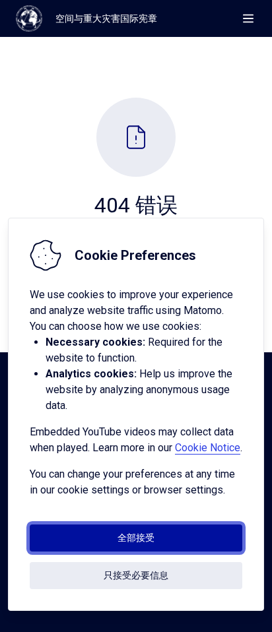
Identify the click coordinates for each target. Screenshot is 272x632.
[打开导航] (248, 18)
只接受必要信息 (136, 575)
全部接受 (136, 537)
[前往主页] (29, 18)
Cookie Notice (207, 447)
